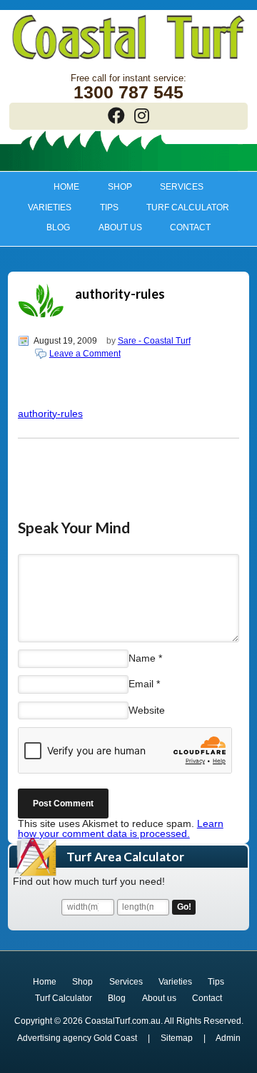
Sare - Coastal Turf (154, 341)
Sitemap (177, 1038)
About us (113, 227)
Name (142, 658)
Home (66, 187)
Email (140, 683)
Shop (112, 187)
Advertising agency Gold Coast (77, 1038)
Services (175, 187)
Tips (102, 207)
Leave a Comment (85, 354)
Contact (190, 227)
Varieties (42, 207)
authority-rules (50, 413)
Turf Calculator (187, 207)
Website (146, 710)
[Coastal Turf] (128, 60)
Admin (228, 1038)
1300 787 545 (128, 92)
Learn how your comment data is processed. (120, 828)
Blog (58, 227)
